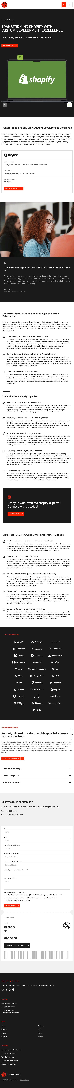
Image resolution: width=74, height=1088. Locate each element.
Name (5, 829)
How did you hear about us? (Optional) (16, 870)
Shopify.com (8, 181)
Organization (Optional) (11, 853)
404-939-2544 (10, 811)
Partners (4, 1033)
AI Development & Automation (11, 1050)
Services (41, 1026)
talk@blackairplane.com (14, 815)
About (40, 1033)
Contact (4, 1037)
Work (39, 1029)
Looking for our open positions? (47, 807)
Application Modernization (10, 1061)
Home (3, 1026)
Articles (40, 1037)
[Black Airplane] (37, 1074)
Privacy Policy (24, 1080)
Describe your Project (10, 878)
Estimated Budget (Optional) (12, 862)
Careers (4, 1029)
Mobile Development (8, 1064)
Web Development (7, 1057)
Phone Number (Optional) (12, 845)
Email (5, 837)
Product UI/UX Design (9, 1053)
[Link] (64, 4)
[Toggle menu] (70, 4)
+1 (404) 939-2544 (8, 1007)
